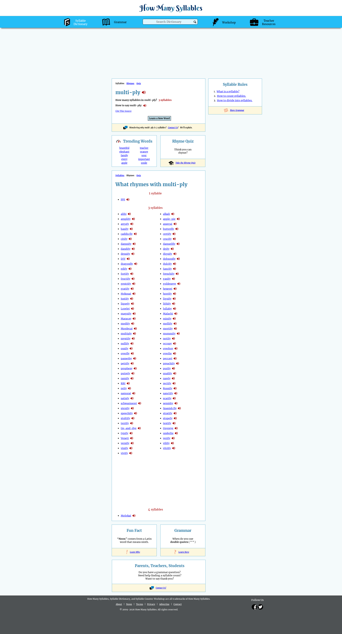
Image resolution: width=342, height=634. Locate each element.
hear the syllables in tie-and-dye (139, 428)
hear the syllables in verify (173, 438)
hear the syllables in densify (132, 253)
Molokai (126, 515)
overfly (125, 353)
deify (166, 248)
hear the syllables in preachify (177, 363)
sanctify (168, 393)
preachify (169, 363)
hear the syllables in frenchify (177, 273)
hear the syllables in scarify (174, 398)
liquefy (125, 303)
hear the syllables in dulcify (174, 263)
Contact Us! (161, 588)
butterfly (168, 228)
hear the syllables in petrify (132, 363)
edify (124, 268)
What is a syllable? (228, 91)
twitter (260, 607)
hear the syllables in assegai (175, 223)
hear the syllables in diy (128, 258)
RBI (123, 383)
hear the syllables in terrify (131, 423)
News (129, 604)
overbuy (168, 348)
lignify (167, 298)
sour (144, 155)
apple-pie (169, 219)
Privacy (151, 604)
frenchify (168, 273)
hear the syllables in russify (175, 388)
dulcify (167, 263)
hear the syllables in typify (131, 433)
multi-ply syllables (144, 92)
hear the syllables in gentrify (133, 283)
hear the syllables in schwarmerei (139, 403)
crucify (167, 238)
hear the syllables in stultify (132, 418)
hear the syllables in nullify (132, 343)
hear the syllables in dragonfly (135, 263)
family (124, 155)
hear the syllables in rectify (174, 383)
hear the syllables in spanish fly (179, 408)
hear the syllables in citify (130, 238)
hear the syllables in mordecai (135, 328)
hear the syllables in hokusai (134, 293)
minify (167, 318)
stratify (167, 413)
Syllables (119, 175)
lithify (167, 303)
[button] (195, 22)
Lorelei (125, 308)
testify (167, 423)
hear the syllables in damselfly (178, 243)
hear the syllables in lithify (173, 303)
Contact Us (173, 127)
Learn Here (183, 552)
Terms (139, 604)
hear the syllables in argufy (131, 223)
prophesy (126, 368)
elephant (124, 151)
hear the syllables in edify (130, 268)
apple (124, 162)
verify (166, 438)
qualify (167, 373)
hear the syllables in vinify (130, 448)
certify (167, 233)
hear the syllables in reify (129, 388)
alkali (166, 214)
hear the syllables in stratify (175, 413)
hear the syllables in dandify (133, 248)
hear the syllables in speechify (135, 413)
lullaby (167, 308)
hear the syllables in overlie (174, 353)
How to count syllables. (231, 96)
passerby (126, 358)
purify (167, 368)
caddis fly (127, 233)
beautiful (124, 148)
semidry (168, 403)
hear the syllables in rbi (128, 383)
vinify (124, 448)
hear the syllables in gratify (132, 288)
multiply (126, 333)
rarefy (166, 378)
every (124, 159)
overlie (167, 353)
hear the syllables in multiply (134, 333)
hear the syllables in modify (132, 323)
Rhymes (130, 83)
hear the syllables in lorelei (132, 308)
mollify (167, 323)
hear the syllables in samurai (133, 393)
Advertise (164, 604)
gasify (167, 278)
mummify (169, 333)
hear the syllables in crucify (174, 238)
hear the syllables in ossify (131, 348)
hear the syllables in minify (174, 318)
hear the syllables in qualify (174, 373)
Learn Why (134, 552)
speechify (127, 413)
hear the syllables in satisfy (132, 398)
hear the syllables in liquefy (132, 303)
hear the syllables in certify (174, 233)
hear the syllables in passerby (134, 358)
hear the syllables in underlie (176, 433)
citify (124, 238)
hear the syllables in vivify (130, 453)
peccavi (167, 358)
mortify (168, 328)
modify (125, 323)
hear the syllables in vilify (172, 443)
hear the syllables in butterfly (176, 228)
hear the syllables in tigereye (176, 428)
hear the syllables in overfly (132, 353)
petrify (125, 363)
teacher (144, 148)
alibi (123, 214)
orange (144, 151)
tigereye (168, 428)
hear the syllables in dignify (174, 253)
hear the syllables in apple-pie (178, 218)
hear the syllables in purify (173, 368)
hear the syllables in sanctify (175, 393)
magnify (126, 313)
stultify (125, 418)
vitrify (167, 448)
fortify (125, 273)
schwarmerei (129, 403)
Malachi (168, 313)
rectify (167, 383)
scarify (167, 398)
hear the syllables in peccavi (175, 358)
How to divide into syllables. (234, 100)
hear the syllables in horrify (174, 293)
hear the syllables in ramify (132, 378)
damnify (126, 243)
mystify (125, 338)
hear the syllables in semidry (176, 403)
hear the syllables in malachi (175, 313)
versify (125, 443)
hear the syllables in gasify (173, 278)
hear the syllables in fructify (133, 278)
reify (124, 388)
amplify (126, 219)
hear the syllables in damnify (134, 243)
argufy (125, 224)
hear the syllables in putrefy (132, 373)
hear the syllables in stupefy (175, 418)
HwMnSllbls (171, 8)
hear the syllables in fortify (131, 273)
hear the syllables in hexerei (175, 288)
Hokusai (126, 293)
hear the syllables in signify (132, 408)
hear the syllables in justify (131, 298)
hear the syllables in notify (173, 338)
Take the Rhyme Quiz (185, 163)
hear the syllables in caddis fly (135, 233)
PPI (123, 199)
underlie (168, 433)
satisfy (125, 398)
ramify (125, 378)
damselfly (169, 243)
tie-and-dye (128, 428)
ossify (124, 348)
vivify (124, 453)
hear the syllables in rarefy (173, 378)
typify (124, 433)
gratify (125, 288)
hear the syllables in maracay (134, 318)
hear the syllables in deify (172, 248)
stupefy (167, 418)
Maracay (126, 318)
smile (144, 162)
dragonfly (127, 263)
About (119, 604)
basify (124, 228)
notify (167, 338)
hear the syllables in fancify (174, 268)
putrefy (125, 373)
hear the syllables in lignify (174, 298)
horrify (167, 293)
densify (125, 253)
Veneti (125, 438)
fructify (125, 278)
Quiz (138, 83)
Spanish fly (170, 408)
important (144, 159)
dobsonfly (169, 258)
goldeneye (169, 283)
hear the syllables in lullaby (174, 308)
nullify (125, 343)
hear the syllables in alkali (172, 213)
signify (125, 408)
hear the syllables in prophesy (135, 368)
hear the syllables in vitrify (173, 448)
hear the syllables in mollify (175, 323)
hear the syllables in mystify (133, 338)
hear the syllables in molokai (134, 515)
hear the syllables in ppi (127, 199)
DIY (123, 258)
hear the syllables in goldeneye (178, 283)
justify (125, 298)
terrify (125, 423)
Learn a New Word (159, 118)
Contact (177, 604)
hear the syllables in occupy (174, 343)
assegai (167, 224)
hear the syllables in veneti (131, 438)
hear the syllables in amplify (133, 218)
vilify (166, 443)
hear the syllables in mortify (175, 328)
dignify (167, 253)
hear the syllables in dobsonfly (178, 258)
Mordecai (127, 328)
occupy (167, 343)
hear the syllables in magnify (134, 313)
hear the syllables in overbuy (176, 348)
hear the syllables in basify (131, 228)
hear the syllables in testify (174, 423)
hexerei (167, 288)
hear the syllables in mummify (178, 333)
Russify (167, 388)
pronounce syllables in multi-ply (144, 105)
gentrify (126, 283)
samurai (126, 393)
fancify (167, 268)
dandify (125, 248)
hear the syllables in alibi (129, 213)
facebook (254, 607)
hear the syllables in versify (132, 443)
